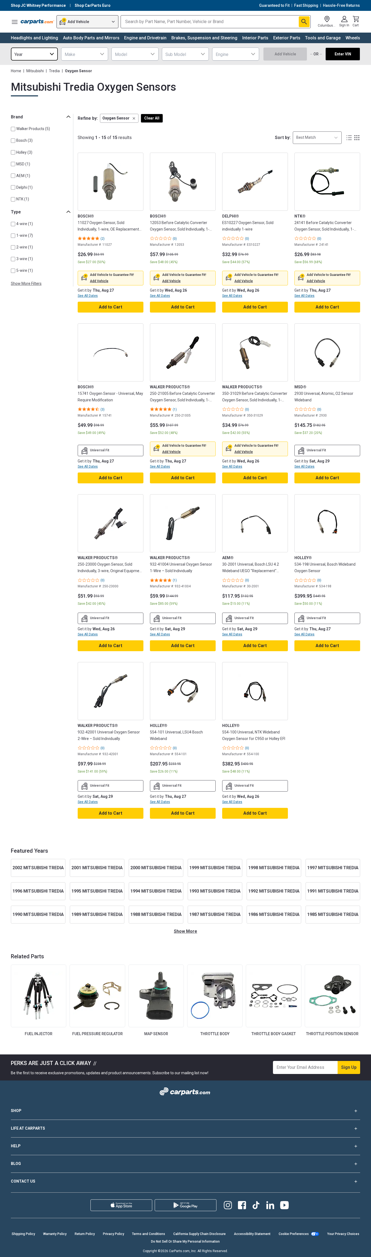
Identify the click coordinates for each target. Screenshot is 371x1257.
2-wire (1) (24, 247)
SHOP (16, 1110)
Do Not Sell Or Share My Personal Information (185, 1241)
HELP (16, 1146)
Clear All (151, 118)
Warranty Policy (55, 1234)
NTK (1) (22, 199)
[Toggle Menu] (14, 22)
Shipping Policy (23, 1234)
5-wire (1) (24, 270)
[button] (119, 118)
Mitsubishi (35, 71)
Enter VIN (343, 54)
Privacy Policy (113, 1234)
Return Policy (85, 1234)
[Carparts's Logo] (37, 21)
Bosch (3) (24, 140)
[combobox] (34, 54)
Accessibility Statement (252, 1234)
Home (16, 71)
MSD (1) (23, 164)
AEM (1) (23, 176)
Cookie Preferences (294, 1234)
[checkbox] (13, 129)
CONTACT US (23, 1181)
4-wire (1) (24, 224)
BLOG (16, 1163)
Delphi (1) (24, 187)
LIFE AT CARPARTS (28, 1128)
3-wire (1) (24, 259)
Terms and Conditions (148, 1234)
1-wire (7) (24, 235)
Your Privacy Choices (343, 1234)
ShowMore (185, 931)
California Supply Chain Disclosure (199, 1234)
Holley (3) (24, 152)
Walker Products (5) (33, 129)
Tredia (54, 71)
